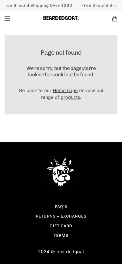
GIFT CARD (61, 225)
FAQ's (61, 206)
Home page (65, 90)
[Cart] (114, 19)
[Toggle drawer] (7, 18)
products (70, 97)
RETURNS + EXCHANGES (61, 216)
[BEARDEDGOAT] (61, 18)
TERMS (61, 235)
